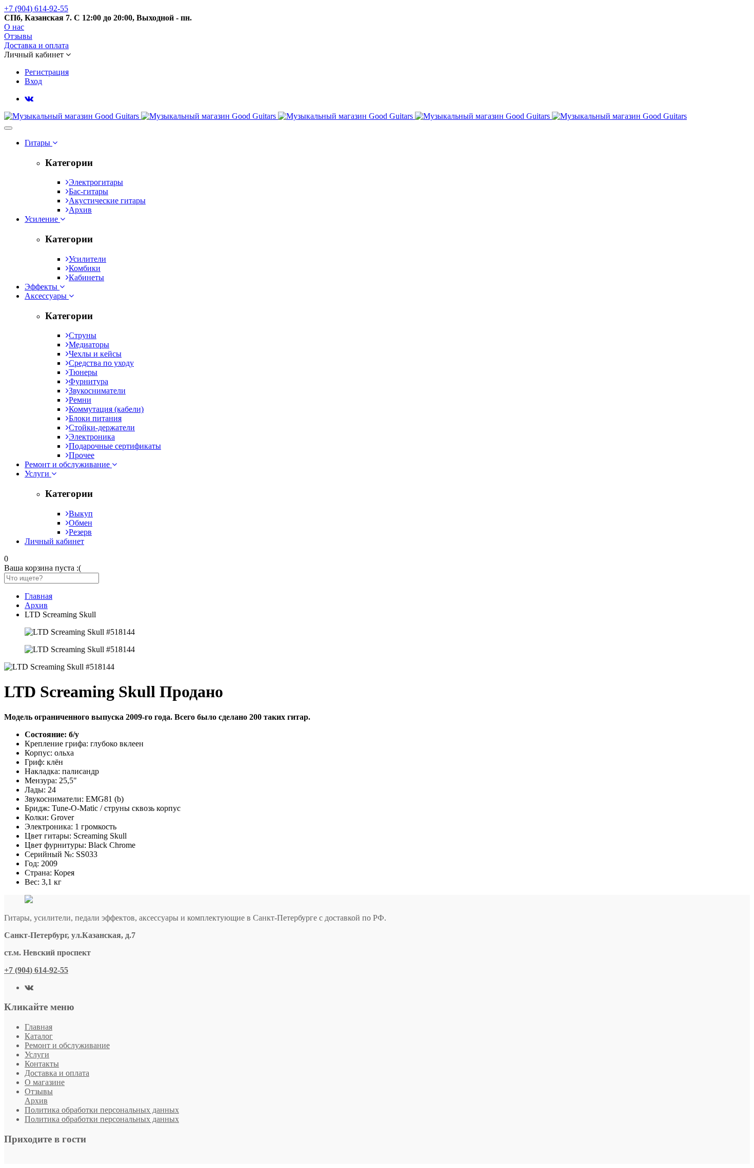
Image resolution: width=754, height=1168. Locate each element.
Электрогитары (96, 182)
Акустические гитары (107, 200)
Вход (33, 81)
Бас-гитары (88, 191)
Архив (80, 209)
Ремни (80, 399)
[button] (37, 54)
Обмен (80, 522)
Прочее (81, 455)
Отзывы (39, 1091)
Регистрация (47, 72)
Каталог (39, 1036)
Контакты (42, 1063)
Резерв (80, 532)
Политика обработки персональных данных (102, 1110)
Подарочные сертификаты (115, 446)
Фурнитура (88, 381)
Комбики (85, 268)
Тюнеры (83, 372)
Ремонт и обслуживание (67, 1045)
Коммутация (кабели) (106, 409)
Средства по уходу (101, 363)
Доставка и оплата (57, 1073)
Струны (82, 335)
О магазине (45, 1082)
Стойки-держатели (102, 427)
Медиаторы (89, 344)
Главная (38, 1027)
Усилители (87, 259)
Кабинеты (86, 277)
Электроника (92, 436)
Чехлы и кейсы (95, 353)
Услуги (37, 1054)
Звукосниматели (97, 390)
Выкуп (81, 513)
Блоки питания (95, 418)
